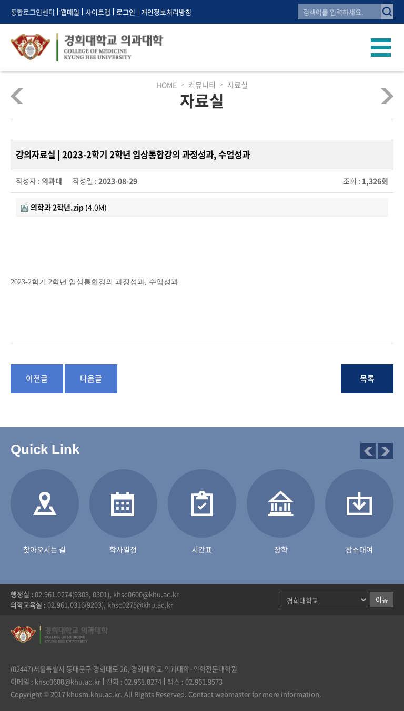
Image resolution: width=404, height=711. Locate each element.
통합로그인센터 (33, 11)
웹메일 (69, 11)
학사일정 (123, 549)
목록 (367, 378)
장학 (281, 549)
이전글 (37, 378)
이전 (368, 451)
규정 (26, 95)
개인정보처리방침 (166, 11)
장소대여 (378, 95)
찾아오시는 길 (44, 549)
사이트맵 (97, 11)
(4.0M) (69, 207)
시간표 (201, 549)
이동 (382, 599)
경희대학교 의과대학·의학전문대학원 (87, 47)
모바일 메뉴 (381, 47)
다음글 (91, 378)
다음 (385, 451)
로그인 (125, 11)
